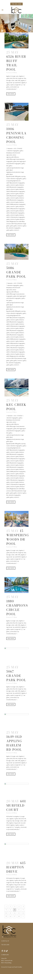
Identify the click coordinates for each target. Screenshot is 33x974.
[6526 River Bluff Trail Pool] (16, 40)
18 (19, 916)
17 (14, 916)
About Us (3, 958)
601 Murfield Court (16, 805)
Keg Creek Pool (16, 406)
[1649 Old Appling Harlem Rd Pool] (16, 721)
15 (6, 916)
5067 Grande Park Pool (16, 675)
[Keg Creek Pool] (16, 387)
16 (10, 916)
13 (19, 913)
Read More (11, 94)
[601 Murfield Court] (16, 790)
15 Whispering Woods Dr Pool (17, 537)
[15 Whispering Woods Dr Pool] (16, 519)
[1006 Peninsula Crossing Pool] (16, 112)
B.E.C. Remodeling (6, 963)
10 (6, 913)
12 (14, 913)
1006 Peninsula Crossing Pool (16, 135)
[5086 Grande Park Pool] (16, 252)
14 (23, 913)
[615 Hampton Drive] (16, 851)
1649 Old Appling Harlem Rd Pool (14, 743)
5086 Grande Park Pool (16, 272)
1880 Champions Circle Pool (17, 607)
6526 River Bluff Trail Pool (16, 63)
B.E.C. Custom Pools (6, 960)
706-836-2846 (16, 4)
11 (10, 913)
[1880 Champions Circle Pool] (16, 585)
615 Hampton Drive (16, 867)
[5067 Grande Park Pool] (16, 655)
